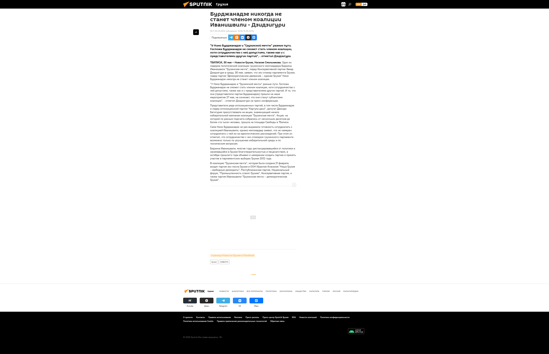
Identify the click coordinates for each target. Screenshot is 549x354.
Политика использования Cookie (198, 321)
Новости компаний (308, 317)
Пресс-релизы (252, 317)
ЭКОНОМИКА (286, 291)
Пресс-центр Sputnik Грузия (275, 317)
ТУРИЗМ (326, 291)
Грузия (214, 262)
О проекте (188, 317)
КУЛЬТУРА (314, 291)
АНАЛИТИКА (238, 291)
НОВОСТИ (224, 262)
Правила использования (219, 317)
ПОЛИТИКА (271, 291)
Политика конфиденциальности (335, 317)
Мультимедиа (350, 291)
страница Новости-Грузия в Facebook (232, 255)
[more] (196, 32)
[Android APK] (356, 331)
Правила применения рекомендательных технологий (242, 321)
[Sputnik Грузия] (199, 8)
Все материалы (255, 291)
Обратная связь (277, 321)
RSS (294, 317)
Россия (336, 291)
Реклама (238, 317)
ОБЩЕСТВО (300, 291)
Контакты (200, 317)
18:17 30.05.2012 (217, 31)
